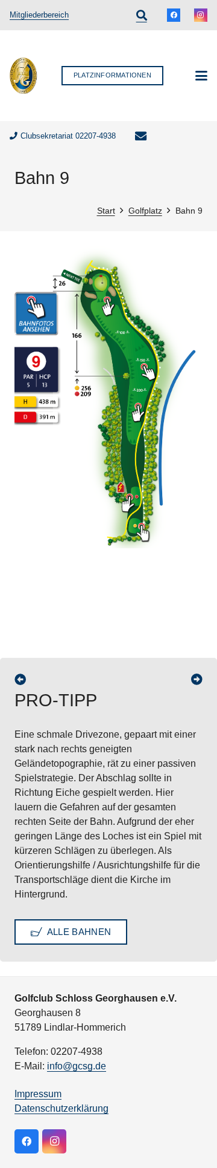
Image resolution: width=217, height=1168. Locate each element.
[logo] (23, 75)
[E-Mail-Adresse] (141, 136)
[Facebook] (173, 15)
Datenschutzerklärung (61, 1108)
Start (106, 210)
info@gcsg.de (76, 1066)
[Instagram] (200, 15)
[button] (142, 15)
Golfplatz (145, 210)
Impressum (37, 1094)
